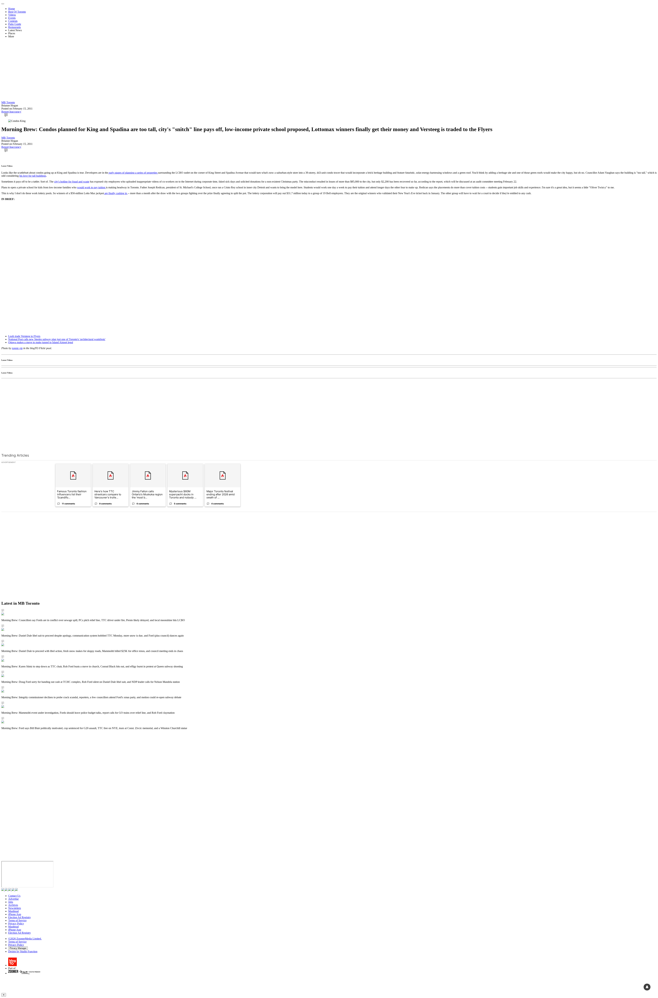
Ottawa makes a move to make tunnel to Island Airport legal (40, 342)
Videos (12, 14)
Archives (13, 905)
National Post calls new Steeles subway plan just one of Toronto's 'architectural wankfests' (56, 339)
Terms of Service (17, 920)
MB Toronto (8, 102)
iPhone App (14, 914)
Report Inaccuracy (11, 111)
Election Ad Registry (19, 917)
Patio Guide (14, 24)
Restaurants (14, 27)
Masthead (13, 911)
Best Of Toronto (17, 11)
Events (12, 17)
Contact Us (14, 895)
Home (11, 8)
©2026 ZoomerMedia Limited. (25, 938)
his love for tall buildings (32, 175)
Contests (12, 21)
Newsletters (14, 908)
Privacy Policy (16, 923)
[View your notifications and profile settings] (647, 987)
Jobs (10, 901)
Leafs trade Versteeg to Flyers (24, 336)
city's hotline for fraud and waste (71, 181)
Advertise (13, 898)
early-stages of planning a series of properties (133, 172)
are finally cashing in (116, 193)
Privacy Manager (18, 948)
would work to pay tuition (91, 187)
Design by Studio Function (22, 951)
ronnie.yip (17, 348)
